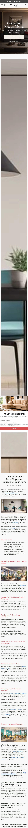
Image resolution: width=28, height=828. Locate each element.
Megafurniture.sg (11, 528)
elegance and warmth (18, 751)
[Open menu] (1, 5)
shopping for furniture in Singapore (18, 693)
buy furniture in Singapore (16, 709)
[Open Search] (4, 5)
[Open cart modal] (25, 5)
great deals (7, 714)
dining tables (15, 522)
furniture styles (22, 585)
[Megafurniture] (14, 5)
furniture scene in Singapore (11, 492)
